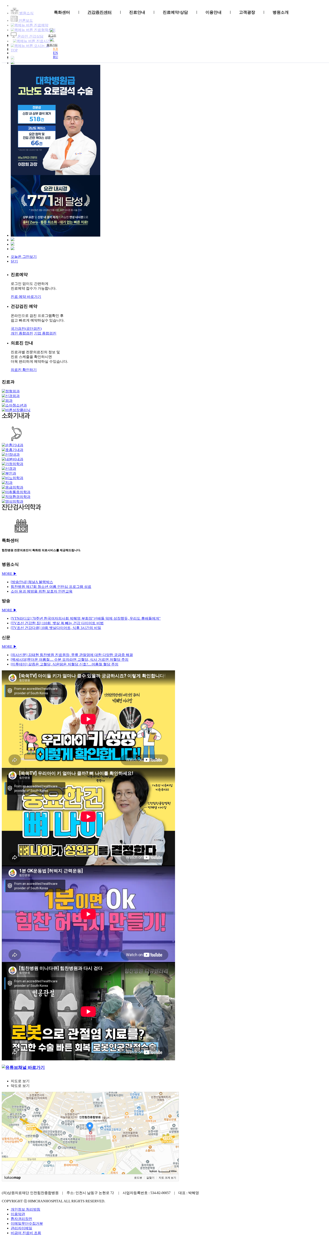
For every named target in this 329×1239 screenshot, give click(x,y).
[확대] (173, 1125)
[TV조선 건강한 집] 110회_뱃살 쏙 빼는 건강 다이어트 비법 (57, 623)
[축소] (173, 1132)
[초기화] (173, 1141)
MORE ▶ (9, 574)
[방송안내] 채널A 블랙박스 (32, 582)
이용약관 (18, 1214)
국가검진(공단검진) (26, 328)
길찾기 (150, 1177)
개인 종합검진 (22, 333)
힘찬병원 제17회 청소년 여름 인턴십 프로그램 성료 (51, 587)
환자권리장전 (21, 1219)
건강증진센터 (100, 12)
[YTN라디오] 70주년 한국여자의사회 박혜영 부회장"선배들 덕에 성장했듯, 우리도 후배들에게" (86, 618)
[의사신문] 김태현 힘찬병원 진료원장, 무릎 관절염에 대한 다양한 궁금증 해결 (72, 655)
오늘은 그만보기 (24, 256)
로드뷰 (138, 1177)
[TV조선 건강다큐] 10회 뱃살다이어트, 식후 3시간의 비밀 (56, 628)
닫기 (14, 261)
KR (55, 49)
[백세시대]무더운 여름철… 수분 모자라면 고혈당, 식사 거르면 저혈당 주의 (69, 659)
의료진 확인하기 (24, 370)
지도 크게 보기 (167, 1177)
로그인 (52, 35)
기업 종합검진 (45, 333)
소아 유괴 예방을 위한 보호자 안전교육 (42, 591)
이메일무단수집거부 (27, 1223)
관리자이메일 (21, 1228)
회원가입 (52, 45)
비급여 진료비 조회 (26, 1233)
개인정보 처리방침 (25, 1209)
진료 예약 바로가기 (26, 297)
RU (55, 57)
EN (55, 53)
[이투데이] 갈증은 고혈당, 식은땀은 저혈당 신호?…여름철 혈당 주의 (64, 664)
